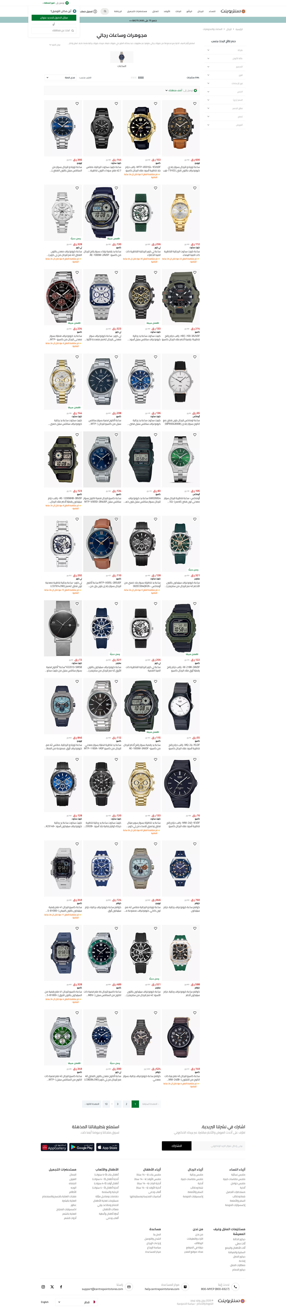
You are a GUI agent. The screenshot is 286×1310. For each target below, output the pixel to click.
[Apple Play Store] (107, 1147)
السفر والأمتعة (237, 1200)
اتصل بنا (157, 1234)
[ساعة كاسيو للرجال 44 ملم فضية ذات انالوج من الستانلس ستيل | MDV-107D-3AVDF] (102, 980)
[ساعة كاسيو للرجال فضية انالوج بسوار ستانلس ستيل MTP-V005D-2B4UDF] (102, 486)
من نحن (199, 1234)
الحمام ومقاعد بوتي (108, 1205)
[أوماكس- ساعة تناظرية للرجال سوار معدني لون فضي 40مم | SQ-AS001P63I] (181, 486)
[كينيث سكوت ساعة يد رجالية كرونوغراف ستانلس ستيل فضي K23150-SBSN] (141, 408)
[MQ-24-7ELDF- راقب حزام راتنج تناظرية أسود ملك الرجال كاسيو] (181, 733)
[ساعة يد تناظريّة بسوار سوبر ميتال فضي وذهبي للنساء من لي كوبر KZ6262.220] (141, 811)
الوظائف (198, 1243)
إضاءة (242, 1260)
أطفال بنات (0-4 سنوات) (107, 1174)
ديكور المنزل (239, 1256)
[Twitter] (52, 1287)
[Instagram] (43, 1287)
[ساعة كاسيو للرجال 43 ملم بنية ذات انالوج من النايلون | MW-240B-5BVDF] (181, 1064)
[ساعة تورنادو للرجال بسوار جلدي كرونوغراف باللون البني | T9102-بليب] (181, 155)
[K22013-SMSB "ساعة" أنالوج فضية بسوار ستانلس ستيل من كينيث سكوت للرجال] (63, 655)
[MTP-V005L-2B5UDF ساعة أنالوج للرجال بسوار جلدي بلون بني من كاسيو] (102, 571)
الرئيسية (239, 29)
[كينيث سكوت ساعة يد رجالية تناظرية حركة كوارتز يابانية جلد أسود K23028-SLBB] (102, 811)
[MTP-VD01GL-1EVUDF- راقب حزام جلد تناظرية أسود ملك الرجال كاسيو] (141, 155)
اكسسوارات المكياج (66, 1209)
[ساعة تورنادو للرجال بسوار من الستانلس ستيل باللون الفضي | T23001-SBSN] (63, 155)
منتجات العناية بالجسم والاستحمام (59, 1196)
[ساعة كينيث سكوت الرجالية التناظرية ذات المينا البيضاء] (181, 239)
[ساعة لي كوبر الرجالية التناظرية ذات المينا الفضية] (141, 655)
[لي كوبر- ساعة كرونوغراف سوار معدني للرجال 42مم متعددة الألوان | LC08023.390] (102, 324)
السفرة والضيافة (236, 1252)
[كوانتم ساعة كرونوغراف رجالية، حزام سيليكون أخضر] (181, 980)
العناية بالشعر (69, 1213)
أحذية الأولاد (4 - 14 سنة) (148, 1187)
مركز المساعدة (153, 1251)
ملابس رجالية (196, 1174)
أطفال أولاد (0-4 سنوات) (106, 1183)
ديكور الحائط (239, 1239)
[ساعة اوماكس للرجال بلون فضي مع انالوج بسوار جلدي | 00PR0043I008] (181, 408)
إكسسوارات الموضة (235, 1205)
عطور (73, 1205)
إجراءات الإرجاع (154, 1243)
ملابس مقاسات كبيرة (234, 1179)
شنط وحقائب (239, 1196)
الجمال (73, 1174)
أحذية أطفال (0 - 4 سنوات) (105, 1179)
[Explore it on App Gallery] (54, 1147)
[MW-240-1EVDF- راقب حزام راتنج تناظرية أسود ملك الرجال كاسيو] (181, 811)
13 (106, 1104)
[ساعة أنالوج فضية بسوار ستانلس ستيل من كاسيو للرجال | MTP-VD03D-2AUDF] (102, 408)
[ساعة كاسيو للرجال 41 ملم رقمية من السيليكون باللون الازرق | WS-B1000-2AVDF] (63, 980)
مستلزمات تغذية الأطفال (106, 1200)
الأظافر (72, 1192)
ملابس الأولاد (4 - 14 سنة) (147, 1179)
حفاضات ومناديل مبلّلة (107, 1196)
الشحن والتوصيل (152, 1238)
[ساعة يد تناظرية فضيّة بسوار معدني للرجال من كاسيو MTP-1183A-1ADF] (102, 733)
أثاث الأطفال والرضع (235, 1247)
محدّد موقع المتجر (193, 1251)
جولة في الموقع (194, 1247)
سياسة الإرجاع (154, 1247)
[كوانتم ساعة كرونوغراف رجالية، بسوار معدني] (141, 1064)
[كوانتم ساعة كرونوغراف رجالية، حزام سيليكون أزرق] (102, 895)
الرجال (229, 29)
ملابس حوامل (238, 1183)
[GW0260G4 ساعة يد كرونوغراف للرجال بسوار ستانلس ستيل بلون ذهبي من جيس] (141, 486)
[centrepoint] (231, 11)
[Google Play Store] (82, 1147)
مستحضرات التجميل (235, 1192)
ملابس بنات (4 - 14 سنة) (149, 1174)
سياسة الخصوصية (186, 1303)
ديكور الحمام (238, 1269)
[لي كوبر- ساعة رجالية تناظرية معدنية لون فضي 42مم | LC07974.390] (63, 571)
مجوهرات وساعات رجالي (122, 35)
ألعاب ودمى (154, 1192)
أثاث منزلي (240, 1243)
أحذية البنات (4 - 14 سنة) (149, 1183)
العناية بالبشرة (69, 1200)
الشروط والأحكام (205, 1303)
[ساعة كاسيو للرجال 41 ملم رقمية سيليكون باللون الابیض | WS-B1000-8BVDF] (63, 895)
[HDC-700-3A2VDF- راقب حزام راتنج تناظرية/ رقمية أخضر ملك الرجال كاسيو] (181, 324)
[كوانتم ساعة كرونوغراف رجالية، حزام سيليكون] (181, 895)
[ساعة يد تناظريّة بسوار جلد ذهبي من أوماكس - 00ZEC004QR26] (141, 571)
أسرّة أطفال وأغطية (109, 1213)
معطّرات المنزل (237, 1265)
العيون (72, 1179)
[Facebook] (61, 1287)
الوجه (73, 1187)
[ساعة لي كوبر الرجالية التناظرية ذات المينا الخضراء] (141, 239)
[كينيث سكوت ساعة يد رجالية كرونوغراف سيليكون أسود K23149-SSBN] (63, 811)
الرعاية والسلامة (110, 1192)
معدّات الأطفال (111, 1209)
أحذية (242, 1187)
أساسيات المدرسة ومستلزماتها (145, 1196)
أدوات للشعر (70, 1218)
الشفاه (72, 1183)
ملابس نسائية (238, 1174)
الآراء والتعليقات (195, 1238)
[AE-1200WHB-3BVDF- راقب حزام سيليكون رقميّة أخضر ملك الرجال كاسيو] (63, 486)
